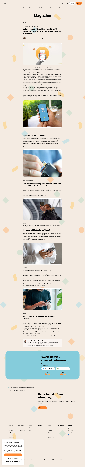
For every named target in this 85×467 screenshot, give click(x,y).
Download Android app (63, 368)
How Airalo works (21, 428)
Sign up (79, 3)
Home (24, 7)
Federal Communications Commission (45, 76)
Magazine (55, 7)
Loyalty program (11, 437)
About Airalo (48, 7)
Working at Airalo (51, 437)
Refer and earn (11, 435)
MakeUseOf (27, 77)
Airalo (24, 76)
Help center (30, 427)
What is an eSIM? (21, 427)
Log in (72, 3)
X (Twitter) (71, 430)
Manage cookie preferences (13, 461)
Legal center (40, 459)
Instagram (71, 428)
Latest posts (40, 427)
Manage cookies (47, 459)
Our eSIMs (41, 225)
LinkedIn (71, 434)
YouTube (71, 435)
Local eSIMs (10, 434)
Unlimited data (11, 428)
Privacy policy (34, 459)
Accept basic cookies (13, 458)
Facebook (71, 427)
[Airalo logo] (6, 3)
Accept (13, 455)
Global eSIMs (10, 430)
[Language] (63, 3)
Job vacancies (50, 435)
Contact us (30, 430)
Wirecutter (59, 76)
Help (60, 7)
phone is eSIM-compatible (54, 331)
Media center (50, 432)
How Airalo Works (39, 7)
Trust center (28, 459)
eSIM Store (30, 7)
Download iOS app (49, 368)
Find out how (42, 407)
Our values (50, 430)
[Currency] (67, 3)
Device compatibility (22, 430)
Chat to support (31, 428)
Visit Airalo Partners (61, 427)
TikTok (71, 432)
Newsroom (50, 434)
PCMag (54, 76)
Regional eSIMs (11, 432)
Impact (49, 428)
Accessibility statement (62, 459)
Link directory (54, 459)
